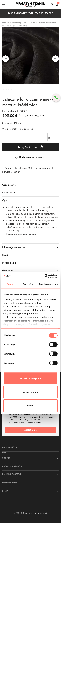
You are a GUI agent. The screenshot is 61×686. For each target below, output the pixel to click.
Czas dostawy (9, 184)
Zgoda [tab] (10, 284)
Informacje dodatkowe (13, 247)
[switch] (53, 344)
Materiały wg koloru (18, 22)
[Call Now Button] (56, 98)
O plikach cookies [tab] (48, 284)
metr (51, 168)
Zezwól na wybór (30, 392)
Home (5, 22)
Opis (4, 200)
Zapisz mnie (30, 429)
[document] (30, 566)
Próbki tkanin (9, 262)
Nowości (6, 171)
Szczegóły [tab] (28, 284)
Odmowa (30, 405)
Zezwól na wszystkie (30, 378)
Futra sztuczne (20, 168)
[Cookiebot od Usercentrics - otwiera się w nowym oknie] (45, 276)
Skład (5, 255)
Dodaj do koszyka (28, 147)
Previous (5, 58)
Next (55, 58)
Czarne (32, 22)
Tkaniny (16, 171)
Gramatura (7, 270)
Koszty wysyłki (9, 192)
